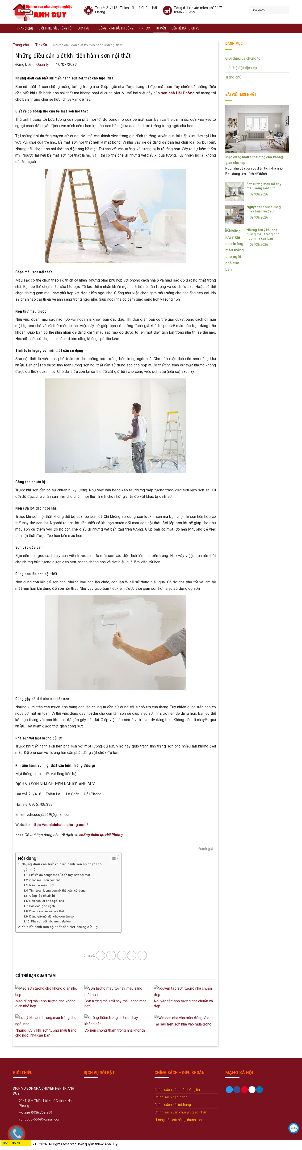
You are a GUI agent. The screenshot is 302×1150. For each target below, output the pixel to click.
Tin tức (144, 28)
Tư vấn (160, 28)
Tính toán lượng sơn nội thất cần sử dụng (57, 890)
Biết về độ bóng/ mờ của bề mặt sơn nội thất (59, 875)
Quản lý (42, 64)
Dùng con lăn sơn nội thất (46, 911)
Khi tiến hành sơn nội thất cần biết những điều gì (60, 927)
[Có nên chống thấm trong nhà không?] (115, 1020)
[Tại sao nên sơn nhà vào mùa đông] (184, 1017)
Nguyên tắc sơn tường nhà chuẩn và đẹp (183, 1003)
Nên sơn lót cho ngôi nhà (46, 901)
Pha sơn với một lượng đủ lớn (51, 921)
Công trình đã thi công (116, 28)
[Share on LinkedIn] (142, 955)
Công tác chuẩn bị (42, 895)
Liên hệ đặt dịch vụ (186, 28)
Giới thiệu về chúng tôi (55, 28)
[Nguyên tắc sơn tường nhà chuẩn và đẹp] (185, 991)
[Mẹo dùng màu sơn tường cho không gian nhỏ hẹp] (46, 991)
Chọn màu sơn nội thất (44, 880)
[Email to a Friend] (121, 955)
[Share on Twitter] (111, 955)
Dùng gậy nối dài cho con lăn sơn (52, 916)
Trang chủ (25, 28)
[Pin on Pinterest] (131, 955)
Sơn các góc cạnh (42, 906)
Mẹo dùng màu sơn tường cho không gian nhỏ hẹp (45, 1003)
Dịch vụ (83, 28)
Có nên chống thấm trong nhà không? (114, 1030)
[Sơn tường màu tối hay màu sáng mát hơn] (115, 991)
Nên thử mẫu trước (42, 885)
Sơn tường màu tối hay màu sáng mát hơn (115, 1003)
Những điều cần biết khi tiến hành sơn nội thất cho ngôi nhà (61, 867)
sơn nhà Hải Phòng (178, 93)
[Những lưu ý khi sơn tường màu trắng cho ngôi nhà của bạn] (46, 1020)
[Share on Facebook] (100, 955)
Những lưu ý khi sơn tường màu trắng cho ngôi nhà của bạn (46, 1033)
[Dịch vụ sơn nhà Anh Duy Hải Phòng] (43, 11)
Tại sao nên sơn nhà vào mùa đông (182, 1024)
